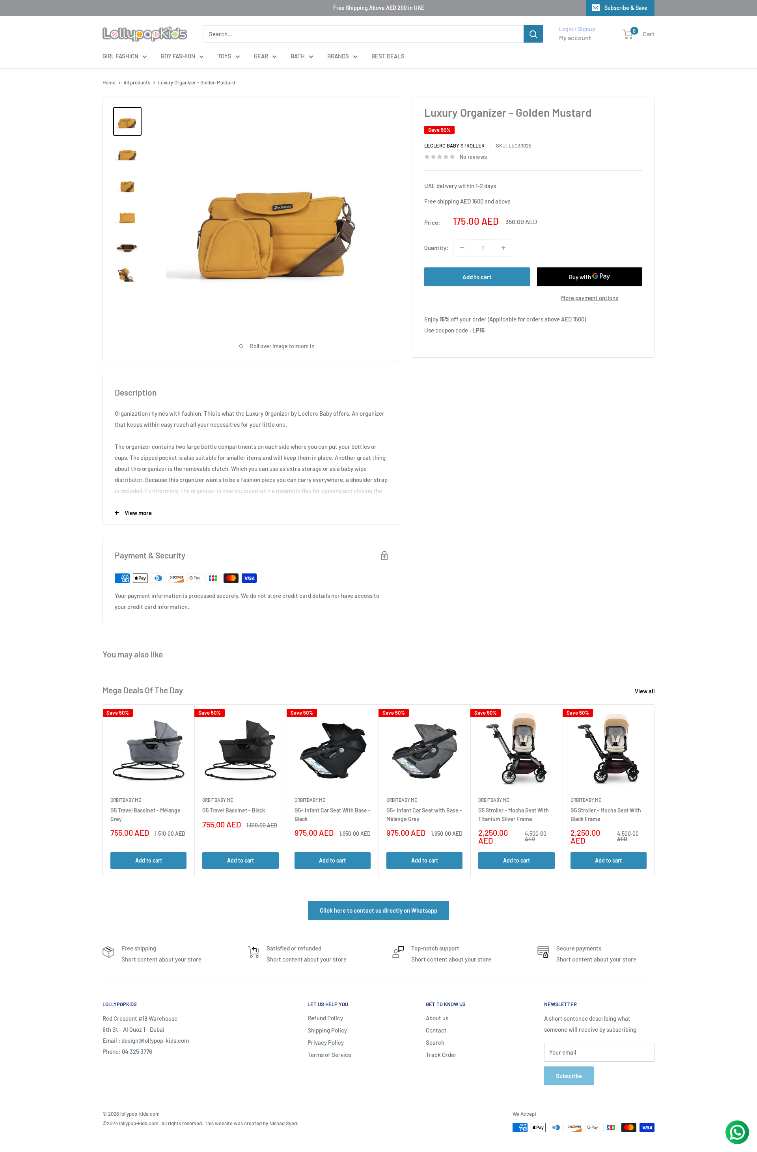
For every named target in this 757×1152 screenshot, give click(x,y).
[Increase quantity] (503, 247)
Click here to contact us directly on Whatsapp (378, 910)
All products (136, 82)
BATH (298, 56)
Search (435, 1042)
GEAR (261, 56)
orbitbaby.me (125, 800)
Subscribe (569, 1075)
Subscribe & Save (625, 7)
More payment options (589, 297)
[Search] (533, 34)
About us (437, 1017)
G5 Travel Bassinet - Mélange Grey (145, 814)
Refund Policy (325, 1017)
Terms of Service (329, 1054)
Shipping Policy (327, 1030)
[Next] (655, 791)
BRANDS (338, 56)
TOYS (224, 56)
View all (645, 691)
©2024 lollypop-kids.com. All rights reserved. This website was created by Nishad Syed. (200, 1123)
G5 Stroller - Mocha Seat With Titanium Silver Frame (513, 814)
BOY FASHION (178, 56)
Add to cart (477, 276)
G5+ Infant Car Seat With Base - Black (333, 814)
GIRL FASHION (120, 56)
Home (109, 82)
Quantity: (436, 247)
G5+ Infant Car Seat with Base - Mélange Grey (424, 814)
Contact (436, 1030)
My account (575, 37)
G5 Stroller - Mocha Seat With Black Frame (606, 814)
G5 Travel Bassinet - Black (233, 810)
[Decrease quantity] (461, 247)
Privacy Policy (326, 1042)
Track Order (441, 1054)
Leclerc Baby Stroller (454, 145)
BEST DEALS (388, 56)
